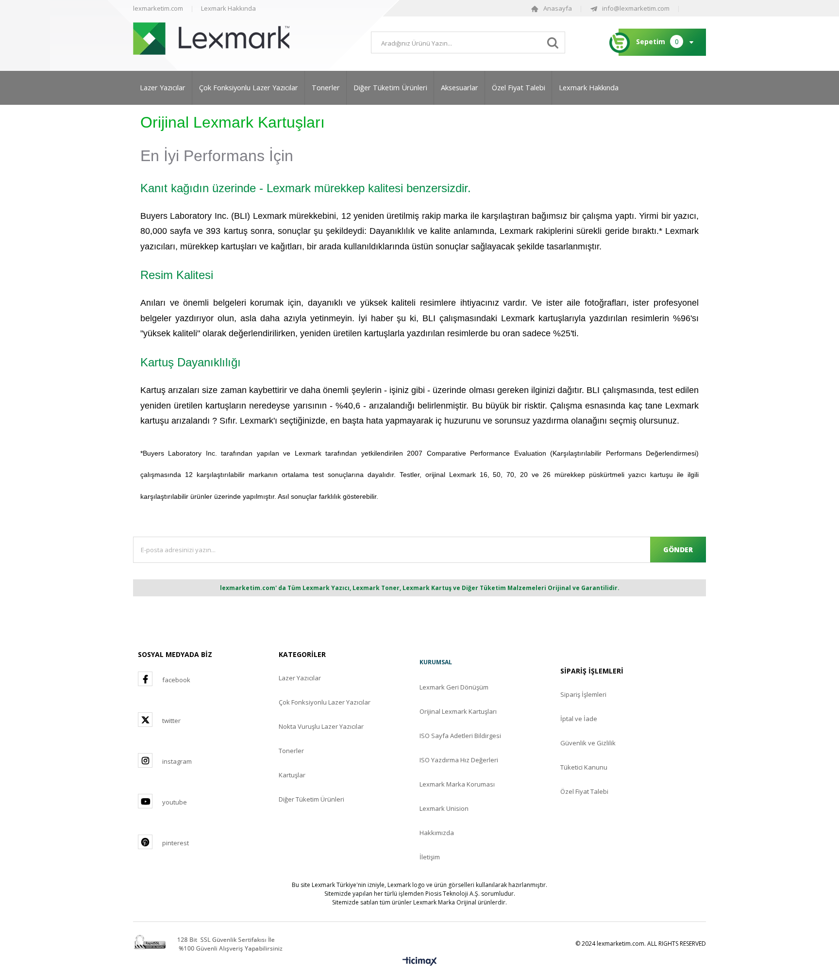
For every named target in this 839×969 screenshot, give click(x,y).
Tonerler (326, 87)
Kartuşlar (292, 775)
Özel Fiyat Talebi (518, 87)
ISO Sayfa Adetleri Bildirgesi (460, 735)
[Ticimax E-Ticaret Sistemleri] (420, 962)
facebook (176, 679)
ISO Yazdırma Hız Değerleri (459, 759)
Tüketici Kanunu (583, 767)
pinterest (175, 842)
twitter (171, 720)
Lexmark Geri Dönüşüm (454, 687)
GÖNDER (678, 549)
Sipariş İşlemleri (583, 694)
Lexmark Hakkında (228, 8)
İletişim (430, 857)
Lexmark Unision (444, 808)
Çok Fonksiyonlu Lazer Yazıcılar (248, 87)
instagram (177, 761)
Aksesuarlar (459, 87)
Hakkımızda (437, 832)
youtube (174, 802)
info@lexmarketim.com (636, 8)
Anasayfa (557, 8)
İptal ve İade (578, 718)
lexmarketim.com (158, 8)
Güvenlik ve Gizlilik (588, 743)
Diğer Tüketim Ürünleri (390, 87)
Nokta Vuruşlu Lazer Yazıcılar (321, 726)
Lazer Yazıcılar (162, 87)
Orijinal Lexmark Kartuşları (458, 711)
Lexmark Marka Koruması (457, 784)
